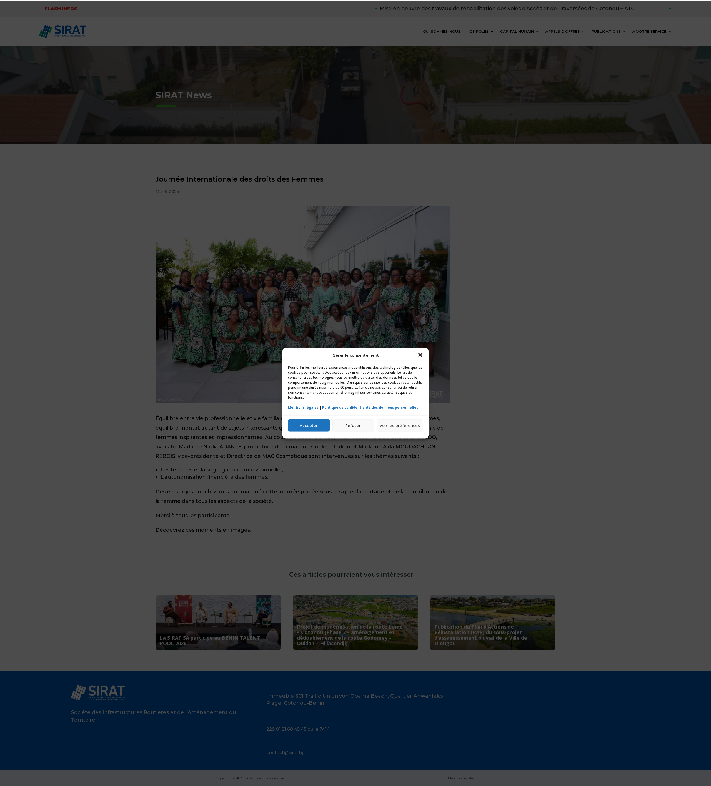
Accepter (309, 425)
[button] (420, 355)
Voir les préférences (400, 425)
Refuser (353, 425)
